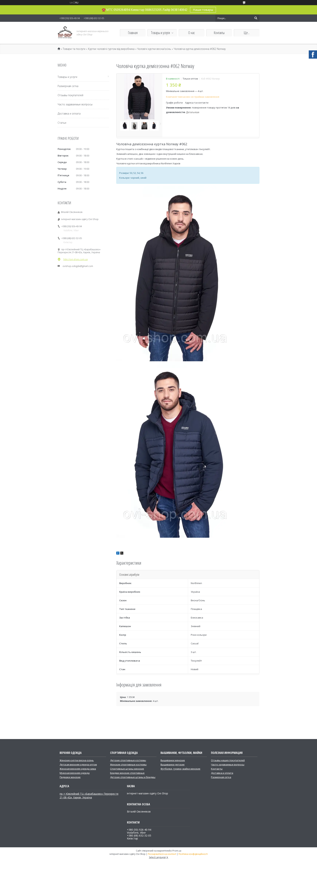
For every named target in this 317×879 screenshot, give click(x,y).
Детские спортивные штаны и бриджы (132, 777)
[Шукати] (255, 18)
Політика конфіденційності (193, 854)
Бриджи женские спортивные (127, 773)
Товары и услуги (160, 32)
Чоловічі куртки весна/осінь (154, 48)
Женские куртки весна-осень (77, 760)
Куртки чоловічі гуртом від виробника (111, 48)
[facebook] (117, 553)
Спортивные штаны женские (127, 768)
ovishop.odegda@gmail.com (78, 266)
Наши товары (203, 10)
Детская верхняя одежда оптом (78, 764)
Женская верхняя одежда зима (78, 768)
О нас (191, 32)
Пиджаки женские (70, 777)
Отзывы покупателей (70, 95)
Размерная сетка (68, 86)
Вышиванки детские (173, 764)
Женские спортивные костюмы (128, 764)
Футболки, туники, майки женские (180, 768)
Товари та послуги (74, 48)
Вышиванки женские (173, 760)
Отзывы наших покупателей (228, 760)
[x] (121, 553)
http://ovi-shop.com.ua (75, 259)
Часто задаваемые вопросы (75, 104)
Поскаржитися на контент (162, 854)
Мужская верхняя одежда (75, 773)
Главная (133, 32)
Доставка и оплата (69, 113)
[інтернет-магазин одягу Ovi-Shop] (65, 32)
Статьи (62, 122)
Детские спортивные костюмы (128, 760)
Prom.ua (176, 850)
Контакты (219, 32)
